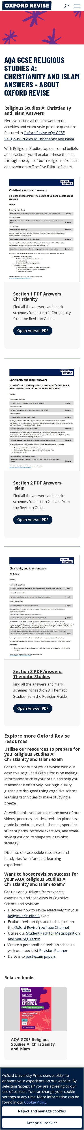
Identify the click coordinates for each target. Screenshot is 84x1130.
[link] (27, 5)
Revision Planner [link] (53, 950)
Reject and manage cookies (42, 1111)
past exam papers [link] (41, 956)
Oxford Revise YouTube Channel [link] (41, 927)
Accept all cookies (42, 1122)
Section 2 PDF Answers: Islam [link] (37, 485)
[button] (78, 5)
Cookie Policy (35, 1102)
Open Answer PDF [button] (32, 330)
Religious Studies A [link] (24, 915)
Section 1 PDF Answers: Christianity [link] (37, 296)
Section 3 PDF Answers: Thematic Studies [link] (37, 674)
